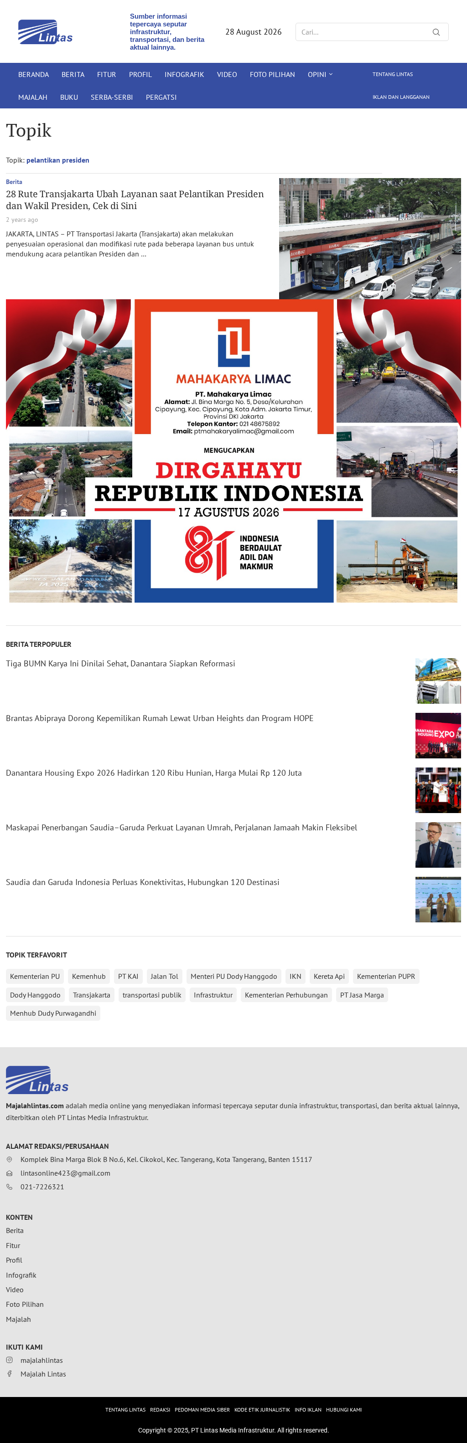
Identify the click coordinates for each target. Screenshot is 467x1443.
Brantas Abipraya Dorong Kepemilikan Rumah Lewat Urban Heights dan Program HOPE (160, 718)
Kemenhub (89, 976)
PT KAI (128, 976)
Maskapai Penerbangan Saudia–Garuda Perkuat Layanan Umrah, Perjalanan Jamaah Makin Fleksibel (181, 827)
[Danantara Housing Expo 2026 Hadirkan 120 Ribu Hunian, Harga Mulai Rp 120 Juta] (438, 790)
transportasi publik (152, 994)
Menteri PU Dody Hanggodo (234, 976)
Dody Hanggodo (35, 994)
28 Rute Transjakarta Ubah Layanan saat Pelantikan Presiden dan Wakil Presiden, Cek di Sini (135, 200)
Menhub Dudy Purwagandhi (53, 1013)
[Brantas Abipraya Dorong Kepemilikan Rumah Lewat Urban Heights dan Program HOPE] (438, 735)
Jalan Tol (164, 976)
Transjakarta (91, 994)
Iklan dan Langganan (401, 96)
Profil (140, 74)
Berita (73, 74)
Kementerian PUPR (386, 976)
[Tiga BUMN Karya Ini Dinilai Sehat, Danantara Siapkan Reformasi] (438, 681)
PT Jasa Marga (362, 994)
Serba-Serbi (112, 97)
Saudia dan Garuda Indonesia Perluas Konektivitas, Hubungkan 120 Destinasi (143, 882)
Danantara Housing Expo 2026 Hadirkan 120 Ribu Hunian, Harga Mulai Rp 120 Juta (154, 773)
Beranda (33, 74)
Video (227, 74)
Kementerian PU (35, 976)
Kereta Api (329, 976)
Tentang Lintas (393, 74)
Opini (317, 74)
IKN (295, 976)
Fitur (106, 74)
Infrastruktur (213, 994)
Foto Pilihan (272, 74)
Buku (69, 97)
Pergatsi (161, 97)
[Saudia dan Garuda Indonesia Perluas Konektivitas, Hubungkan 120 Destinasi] (438, 899)
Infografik (184, 74)
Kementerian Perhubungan (286, 994)
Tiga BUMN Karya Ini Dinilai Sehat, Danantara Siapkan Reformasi (120, 663)
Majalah (32, 97)
